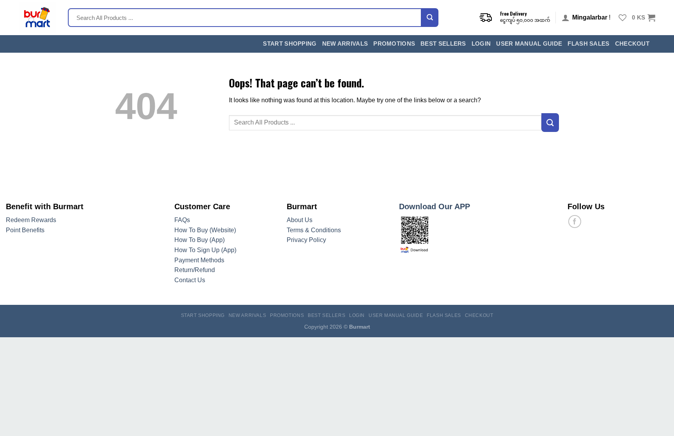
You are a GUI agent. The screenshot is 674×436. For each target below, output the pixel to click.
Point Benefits (25, 230)
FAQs (182, 220)
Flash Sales (588, 44)
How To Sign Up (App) (205, 250)
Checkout (632, 44)
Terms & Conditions (314, 230)
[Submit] (430, 17)
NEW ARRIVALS (345, 44)
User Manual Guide (529, 44)
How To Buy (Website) (205, 230)
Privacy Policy (306, 240)
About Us (299, 220)
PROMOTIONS (394, 44)
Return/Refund (194, 270)
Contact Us (189, 280)
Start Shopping (289, 44)
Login (481, 44)
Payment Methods (199, 260)
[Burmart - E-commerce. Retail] (37, 17)
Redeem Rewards (31, 220)
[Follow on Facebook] (574, 221)
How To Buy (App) (199, 240)
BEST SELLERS (443, 44)
